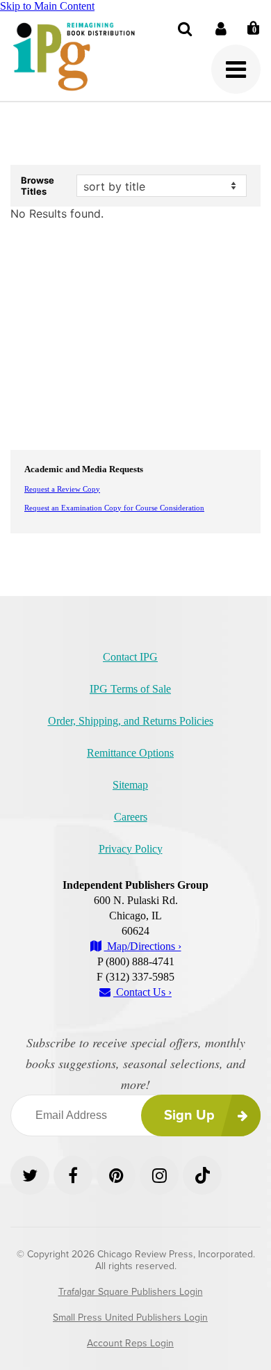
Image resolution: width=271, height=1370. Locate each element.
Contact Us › (142, 992)
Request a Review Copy (62, 489)
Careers (130, 817)
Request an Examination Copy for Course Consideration (114, 507)
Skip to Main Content (47, 6)
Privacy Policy (131, 849)
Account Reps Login (130, 1343)
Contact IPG (130, 657)
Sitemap (130, 785)
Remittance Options (130, 753)
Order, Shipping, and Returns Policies (130, 721)
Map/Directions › (142, 946)
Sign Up (189, 1115)
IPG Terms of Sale (130, 689)
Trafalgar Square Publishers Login (130, 1292)
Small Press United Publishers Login (130, 1317)
